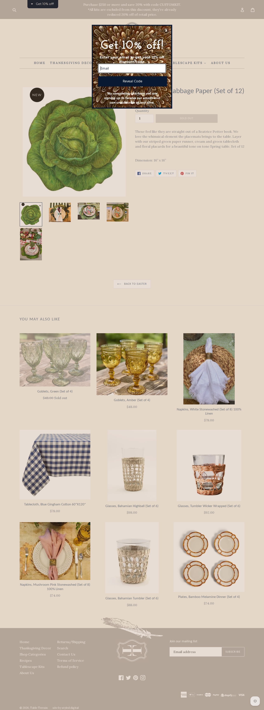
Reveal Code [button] (132, 81)
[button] (166, 30)
